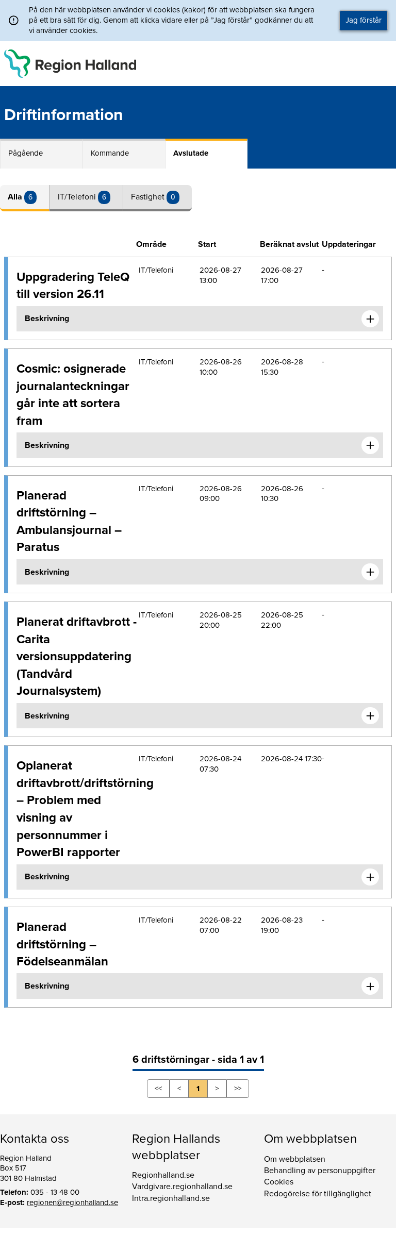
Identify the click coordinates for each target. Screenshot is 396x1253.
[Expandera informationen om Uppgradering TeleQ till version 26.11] (370, 319)
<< (158, 1088)
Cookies (278, 1182)
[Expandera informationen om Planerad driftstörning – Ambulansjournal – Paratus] (370, 572)
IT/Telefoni (78, 197)
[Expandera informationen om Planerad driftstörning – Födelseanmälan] (370, 986)
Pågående (25, 153)
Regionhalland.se (163, 1175)
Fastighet (149, 197)
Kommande (110, 153)
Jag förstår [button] (363, 20)
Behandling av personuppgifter (319, 1170)
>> (237, 1088)
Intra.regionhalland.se (171, 1198)
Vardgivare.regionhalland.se (182, 1186)
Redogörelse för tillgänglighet (317, 1194)
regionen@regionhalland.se (72, 1202)
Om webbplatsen (294, 1159)
